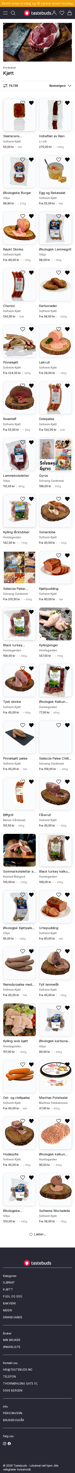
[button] (59, 85)
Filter (13, 85)
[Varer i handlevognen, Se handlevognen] (69, 13)
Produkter (9, 67)
